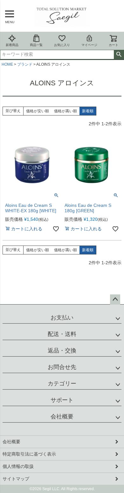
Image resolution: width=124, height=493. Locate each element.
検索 (119, 54)
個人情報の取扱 (18, 466)
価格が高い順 (65, 111)
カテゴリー (62, 383)
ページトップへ (115, 299)
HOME (7, 64)
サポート (62, 400)
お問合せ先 (62, 367)
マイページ (89, 45)
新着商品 (12, 45)
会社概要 (62, 416)
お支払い (62, 317)
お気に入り (62, 45)
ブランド (24, 64)
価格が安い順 (37, 111)
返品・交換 (62, 350)
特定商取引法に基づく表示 (29, 454)
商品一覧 (36, 45)
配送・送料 (62, 334)
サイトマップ (16, 478)
